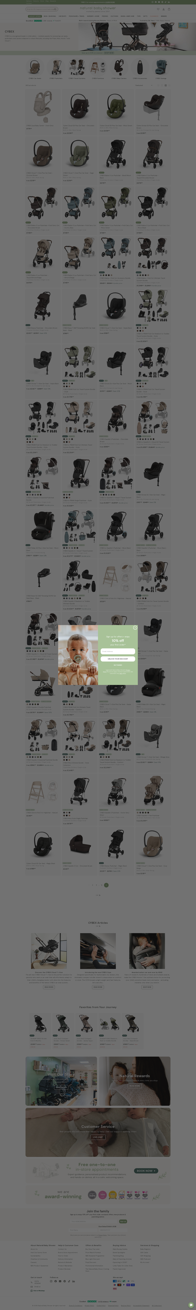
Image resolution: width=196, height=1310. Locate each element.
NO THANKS (118, 665)
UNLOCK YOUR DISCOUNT (118, 659)
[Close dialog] (135, 627)
